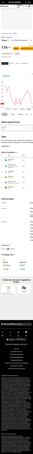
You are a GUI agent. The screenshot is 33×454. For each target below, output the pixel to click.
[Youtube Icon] (28, 332)
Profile (18, 63)
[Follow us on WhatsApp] (26, 6)
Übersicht (5, 63)
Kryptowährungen (6, 33)
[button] (3, 2)
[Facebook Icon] (12, 332)
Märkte (12, 63)
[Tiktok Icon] (28, 336)
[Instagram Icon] (4, 336)
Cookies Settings (16, 360)
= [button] (30, 128)
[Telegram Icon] (12, 336)
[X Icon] (4, 332)
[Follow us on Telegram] (32, 6)
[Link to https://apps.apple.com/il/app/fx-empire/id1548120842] (11, 339)
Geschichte (25, 63)
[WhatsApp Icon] (20, 336)
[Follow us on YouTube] (29, 6)
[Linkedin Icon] (20, 332)
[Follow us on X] (23, 6)
